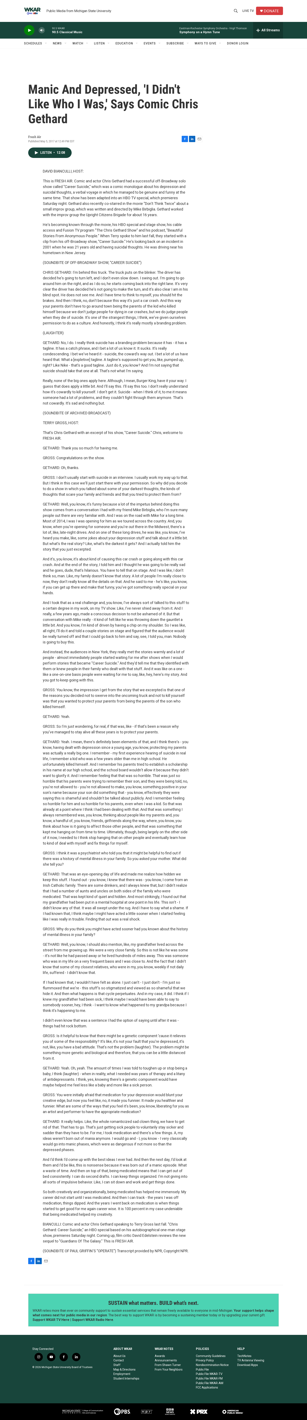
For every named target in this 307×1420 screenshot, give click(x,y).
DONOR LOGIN (238, 43)
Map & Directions (124, 1369)
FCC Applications (207, 1387)
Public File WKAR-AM (209, 1383)
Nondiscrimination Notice (212, 1365)
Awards (160, 1356)
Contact (118, 1360)
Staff (117, 1365)
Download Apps (247, 1365)
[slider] (48, 30)
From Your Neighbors (169, 1369)
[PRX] (199, 1411)
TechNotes (244, 1356)
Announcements (166, 1360)
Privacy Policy (205, 1360)
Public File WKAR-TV (209, 1374)
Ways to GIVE (205, 43)
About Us (119, 1356)
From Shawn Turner (168, 1365)
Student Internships (126, 1378)
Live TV (248, 11)
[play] (29, 30)
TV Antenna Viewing (250, 1360)
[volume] (41, 30)
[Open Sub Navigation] (46, 43)
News (57, 43)
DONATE (271, 11)
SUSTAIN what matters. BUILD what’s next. (153, 1303)
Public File (202, 1369)
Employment (121, 1374)
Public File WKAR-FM (209, 1378)
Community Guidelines (211, 1356)
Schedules (33, 43)
